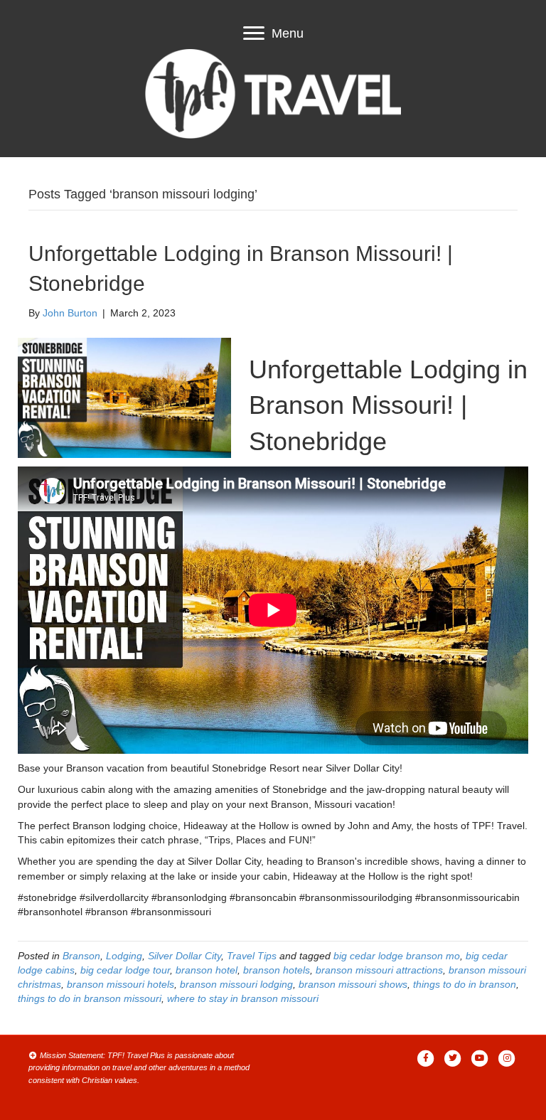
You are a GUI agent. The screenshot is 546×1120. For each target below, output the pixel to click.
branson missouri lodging (236, 984)
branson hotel (206, 970)
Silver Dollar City (184, 955)
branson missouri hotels (120, 984)
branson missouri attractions (379, 970)
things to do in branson (464, 984)
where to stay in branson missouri (242, 998)
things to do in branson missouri (89, 998)
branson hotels (276, 970)
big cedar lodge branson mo (396, 955)
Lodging (124, 955)
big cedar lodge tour (125, 970)
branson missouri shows (353, 984)
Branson (81, 955)
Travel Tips (252, 955)
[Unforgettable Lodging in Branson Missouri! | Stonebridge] (124, 396)
